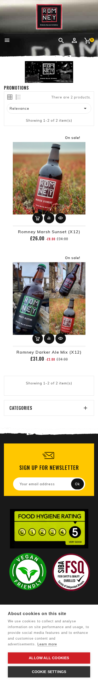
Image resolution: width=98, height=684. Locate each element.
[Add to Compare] (49, 218)
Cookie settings (49, 672)
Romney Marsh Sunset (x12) (49, 231)
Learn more (47, 644)
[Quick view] (60, 218)
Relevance (49, 108)
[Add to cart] (37, 218)
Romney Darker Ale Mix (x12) (49, 352)
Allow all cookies (49, 658)
